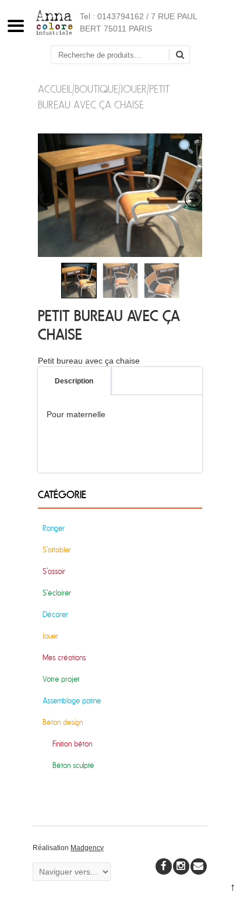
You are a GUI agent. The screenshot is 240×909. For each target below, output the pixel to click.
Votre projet (61, 679)
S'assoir (54, 571)
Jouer (134, 89)
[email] (198, 866)
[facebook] (163, 866)
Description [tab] (74, 381)
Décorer (55, 614)
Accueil (55, 89)
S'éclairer (57, 593)
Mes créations (64, 658)
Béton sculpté (73, 765)
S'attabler (57, 550)
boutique (96, 89)
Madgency (87, 848)
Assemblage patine (72, 701)
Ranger (54, 528)
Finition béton (72, 744)
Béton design (63, 722)
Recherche (184, 55)
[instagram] (181, 866)
